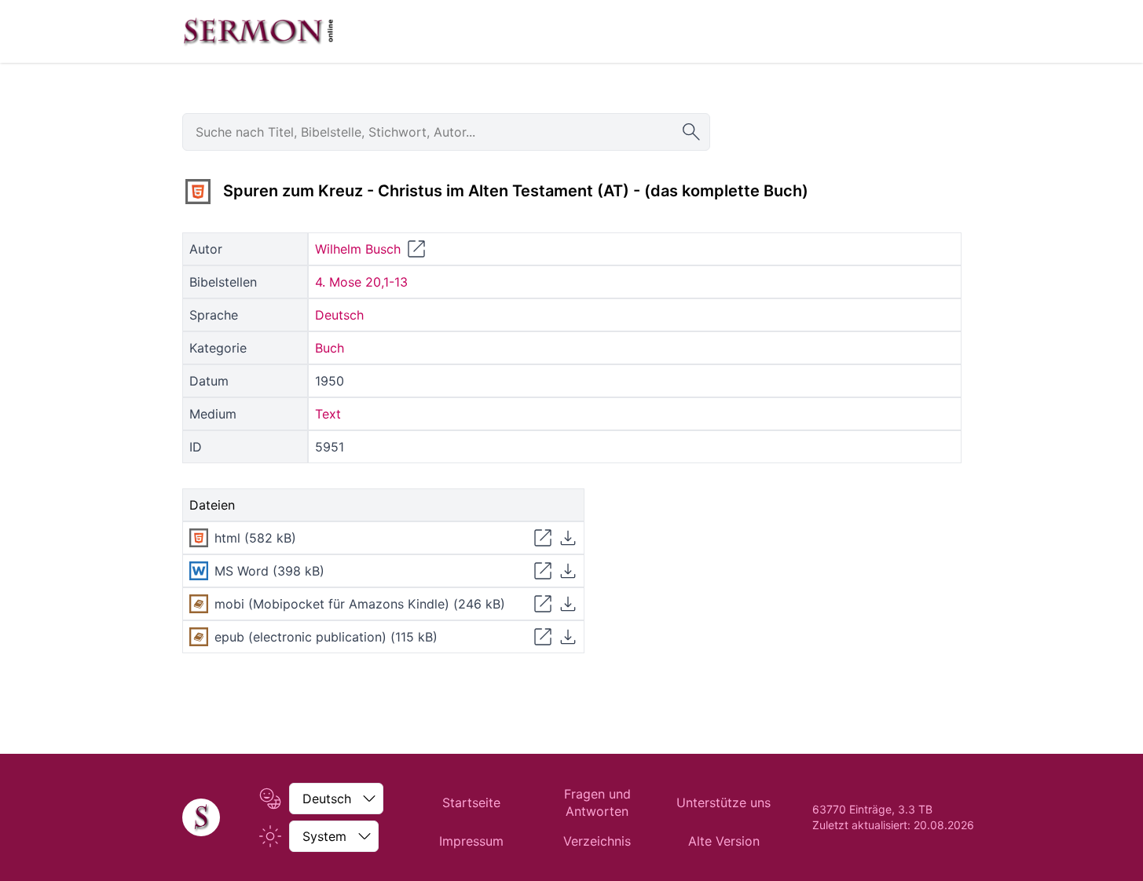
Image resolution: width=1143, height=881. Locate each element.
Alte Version (724, 841)
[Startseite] (201, 817)
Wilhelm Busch (358, 249)
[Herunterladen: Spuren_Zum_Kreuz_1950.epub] (568, 636)
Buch (329, 348)
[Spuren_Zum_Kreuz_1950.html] (198, 191)
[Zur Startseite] (258, 31)
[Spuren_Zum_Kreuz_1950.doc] (198, 570)
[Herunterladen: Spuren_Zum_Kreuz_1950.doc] (568, 570)
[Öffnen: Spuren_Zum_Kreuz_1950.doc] (542, 570)
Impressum (471, 841)
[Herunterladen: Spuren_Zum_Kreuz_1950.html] (568, 537)
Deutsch (339, 315)
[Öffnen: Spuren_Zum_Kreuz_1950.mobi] (542, 603)
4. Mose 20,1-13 (361, 282)
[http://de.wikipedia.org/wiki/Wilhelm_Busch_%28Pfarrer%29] (416, 248)
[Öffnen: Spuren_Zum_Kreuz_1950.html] (542, 537)
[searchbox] (446, 132)
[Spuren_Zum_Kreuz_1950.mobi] (198, 603)
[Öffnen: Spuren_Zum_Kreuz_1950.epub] (542, 636)
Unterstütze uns (723, 802)
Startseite (471, 802)
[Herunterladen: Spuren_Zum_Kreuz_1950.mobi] (568, 603)
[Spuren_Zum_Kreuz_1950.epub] (198, 636)
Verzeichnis (597, 841)
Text (328, 414)
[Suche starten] (691, 132)
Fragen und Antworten (597, 802)
